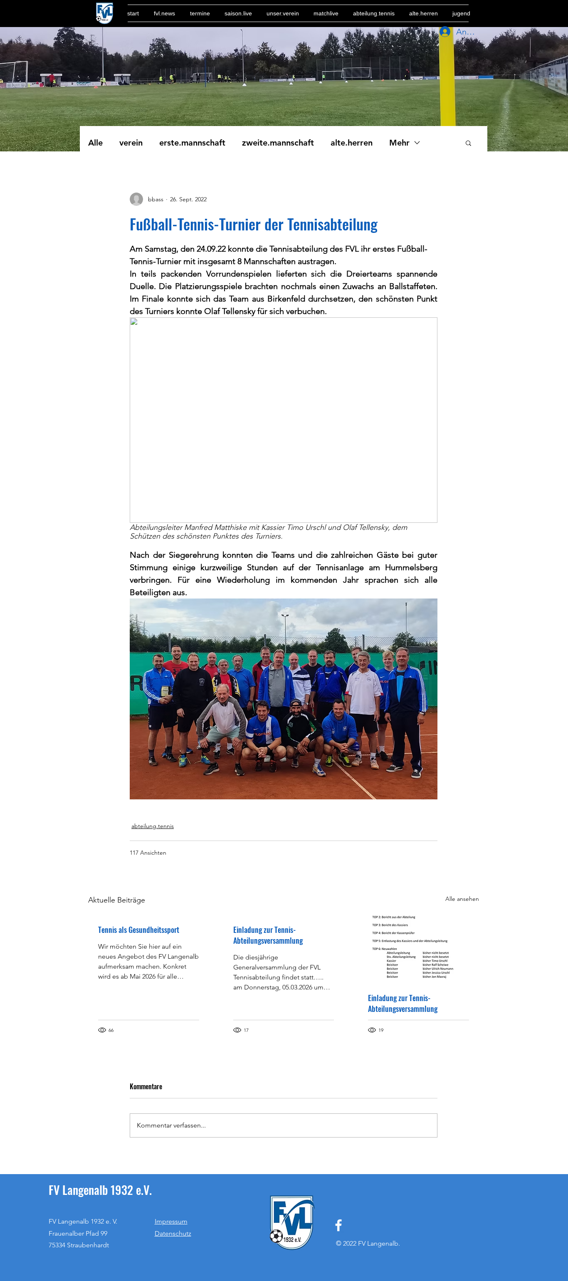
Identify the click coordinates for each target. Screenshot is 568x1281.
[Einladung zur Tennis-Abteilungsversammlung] (418, 948)
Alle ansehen (462, 899)
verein (131, 143)
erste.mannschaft (192, 143)
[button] (468, 142)
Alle (95, 143)
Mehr (399, 143)
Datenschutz (173, 1233)
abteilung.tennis (152, 826)
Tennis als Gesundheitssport (138, 929)
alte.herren (352, 143)
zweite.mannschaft (278, 143)
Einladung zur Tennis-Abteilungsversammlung (268, 935)
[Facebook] (338, 1225)
